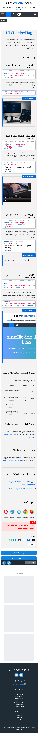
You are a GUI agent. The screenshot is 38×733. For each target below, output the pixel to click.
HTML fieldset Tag (18, 558)
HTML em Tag (19, 552)
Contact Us (19, 718)
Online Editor (19, 720)
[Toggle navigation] (2, 14)
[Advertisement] (19, 23)
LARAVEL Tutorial (19, 707)
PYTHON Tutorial (19, 703)
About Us (19, 716)
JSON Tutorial (19, 700)
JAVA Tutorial (19, 705)
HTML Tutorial (19, 694)
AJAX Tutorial (19, 698)
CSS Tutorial (19, 696)
